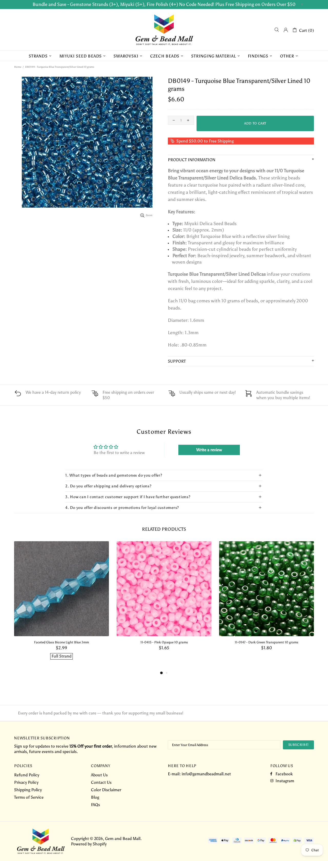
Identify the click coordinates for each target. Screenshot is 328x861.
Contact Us (101, 782)
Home (17, 67)
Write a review (209, 449)
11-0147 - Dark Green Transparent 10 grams (266, 642)
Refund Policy (26, 774)
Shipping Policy (28, 789)
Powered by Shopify (89, 843)
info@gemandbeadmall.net (206, 773)
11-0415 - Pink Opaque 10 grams (164, 642)
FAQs (95, 804)
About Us (99, 774)
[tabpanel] (61, 605)
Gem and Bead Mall (164, 30)
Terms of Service (29, 797)
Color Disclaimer (106, 789)
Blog (95, 797)
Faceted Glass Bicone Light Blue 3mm (61, 642)
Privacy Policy (26, 782)
